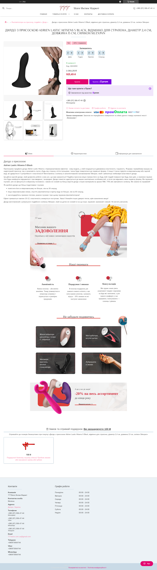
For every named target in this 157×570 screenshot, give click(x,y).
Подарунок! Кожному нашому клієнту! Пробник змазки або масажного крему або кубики (28, 459)
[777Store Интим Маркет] (64, 8)
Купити (77, 82)
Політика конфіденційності (97, 568)
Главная (43, 14)
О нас (76, 14)
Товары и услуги (59, 14)
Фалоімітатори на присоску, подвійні (26, 22)
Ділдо (44, 22)
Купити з (96, 82)
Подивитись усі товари (44, 243)
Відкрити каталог (85, 404)
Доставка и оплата (106, 14)
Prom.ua (90, 565)
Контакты (88, 14)
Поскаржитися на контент (77, 568)
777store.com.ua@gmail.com (19, 537)
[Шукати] (3, 8)
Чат (148, 564)
